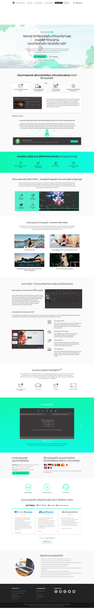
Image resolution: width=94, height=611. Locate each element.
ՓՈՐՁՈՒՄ (58, 2)
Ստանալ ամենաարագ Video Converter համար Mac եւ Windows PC (56, 560)
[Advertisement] (47, 15)
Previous (13, 425)
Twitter (69, 591)
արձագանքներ (40, 596)
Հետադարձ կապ (60, 605)
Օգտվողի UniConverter (35, 605)
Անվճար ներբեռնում (22, 473)
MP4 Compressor (15, 598)
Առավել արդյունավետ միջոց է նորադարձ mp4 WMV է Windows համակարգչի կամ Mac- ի (61, 573)
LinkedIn (60, 591)
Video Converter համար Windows (19, 591)
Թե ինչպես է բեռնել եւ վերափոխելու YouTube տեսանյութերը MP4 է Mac (57, 576)
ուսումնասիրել (38, 2)
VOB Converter (15, 594)
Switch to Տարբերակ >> (47, 60)
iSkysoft (79, 3)
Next (80, 425)
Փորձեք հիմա (41, 56)
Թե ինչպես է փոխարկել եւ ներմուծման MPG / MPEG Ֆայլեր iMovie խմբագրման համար (61, 562)
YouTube (74, 591)
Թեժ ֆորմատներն (18, 116)
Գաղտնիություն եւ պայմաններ (48, 605)
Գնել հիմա (55, 56)
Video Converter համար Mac (18, 593)
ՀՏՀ (37, 593)
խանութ (74, 3)
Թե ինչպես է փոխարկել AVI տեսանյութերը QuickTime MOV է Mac (56, 558)
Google (65, 591)
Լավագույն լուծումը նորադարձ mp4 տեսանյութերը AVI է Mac (55, 564)
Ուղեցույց (38, 594)
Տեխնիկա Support (40, 591)
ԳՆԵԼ (66, 2)
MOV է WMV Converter (16, 596)
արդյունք (29, 2)
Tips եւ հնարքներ (48, 2)
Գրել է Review (47, 541)
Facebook (56, 591)
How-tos (38, 598)
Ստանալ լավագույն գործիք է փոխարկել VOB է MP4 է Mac (54, 566)
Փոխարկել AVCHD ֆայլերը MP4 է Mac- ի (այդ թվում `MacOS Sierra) (56, 574)
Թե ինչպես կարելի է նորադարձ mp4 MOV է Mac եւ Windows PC (55, 571)
